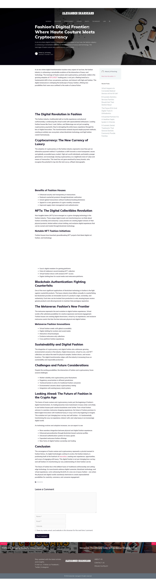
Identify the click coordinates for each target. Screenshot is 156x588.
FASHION (79, 21)
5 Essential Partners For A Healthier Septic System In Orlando (110, 119)
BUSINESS (48, 21)
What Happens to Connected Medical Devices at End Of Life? (110, 91)
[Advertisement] (39, 3)
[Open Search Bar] (109, 21)
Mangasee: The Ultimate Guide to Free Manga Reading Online (108, 548)
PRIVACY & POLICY (101, 566)
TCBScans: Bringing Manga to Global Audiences (24, 548)
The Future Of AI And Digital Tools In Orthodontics (109, 110)
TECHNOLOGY (96, 21)
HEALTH (87, 21)
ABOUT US (98, 559)
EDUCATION (58, 21)
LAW (104, 21)
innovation (63, 456)
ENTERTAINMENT (68, 21)
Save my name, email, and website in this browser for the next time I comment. (65, 530)
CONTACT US (99, 563)
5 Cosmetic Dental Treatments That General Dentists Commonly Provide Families (108, 130)
